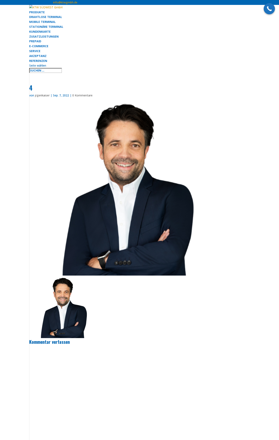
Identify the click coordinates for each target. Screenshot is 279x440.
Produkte (37, 12)
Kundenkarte (40, 32)
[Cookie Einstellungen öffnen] (9, 435)
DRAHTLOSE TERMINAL (45, 17)
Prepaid (35, 41)
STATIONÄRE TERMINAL (46, 27)
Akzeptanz (38, 56)
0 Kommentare (82, 95)
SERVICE (34, 51)
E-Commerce (38, 46)
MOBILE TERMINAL (42, 22)
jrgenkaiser (42, 95)
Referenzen (38, 61)
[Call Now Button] (269, 8)
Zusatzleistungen (44, 36)
